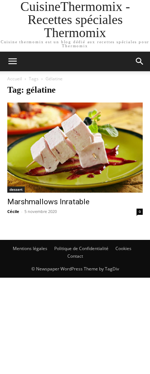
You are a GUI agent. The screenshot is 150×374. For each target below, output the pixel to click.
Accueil (14, 79)
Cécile (13, 211)
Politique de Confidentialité (81, 248)
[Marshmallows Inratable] (75, 147)
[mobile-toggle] (12, 61)
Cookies (123, 248)
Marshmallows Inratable (48, 201)
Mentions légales (30, 248)
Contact (75, 256)
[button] (140, 61)
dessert (16, 189)
